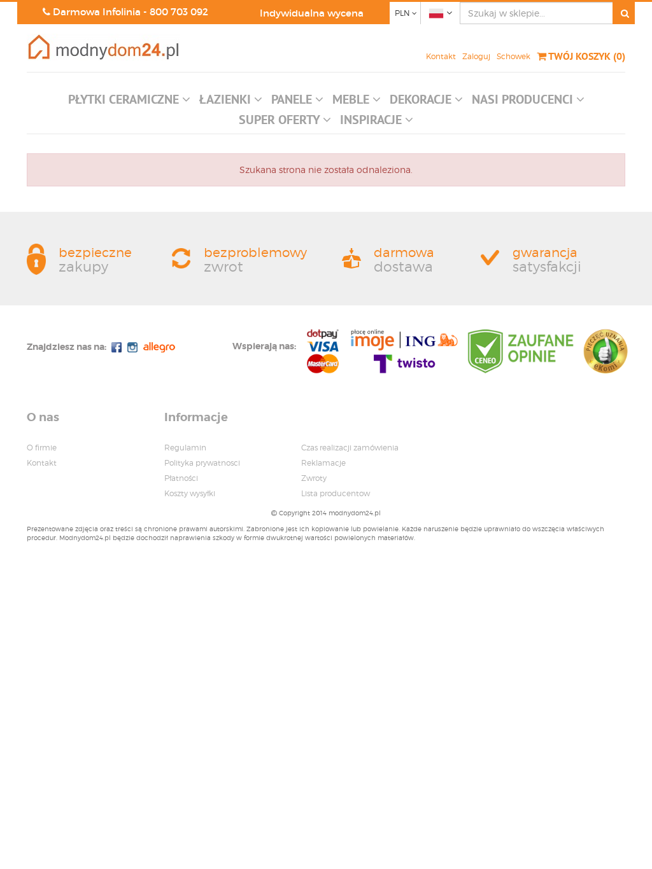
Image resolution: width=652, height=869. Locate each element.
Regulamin (185, 447)
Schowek (513, 56)
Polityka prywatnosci (202, 463)
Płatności (181, 478)
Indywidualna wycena (312, 13)
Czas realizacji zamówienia (350, 447)
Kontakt (441, 56)
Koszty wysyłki (189, 493)
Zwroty (314, 478)
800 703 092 (179, 12)
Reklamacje (323, 463)
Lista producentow (335, 493)
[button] (129, 102)
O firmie (42, 447)
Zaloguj (476, 56)
